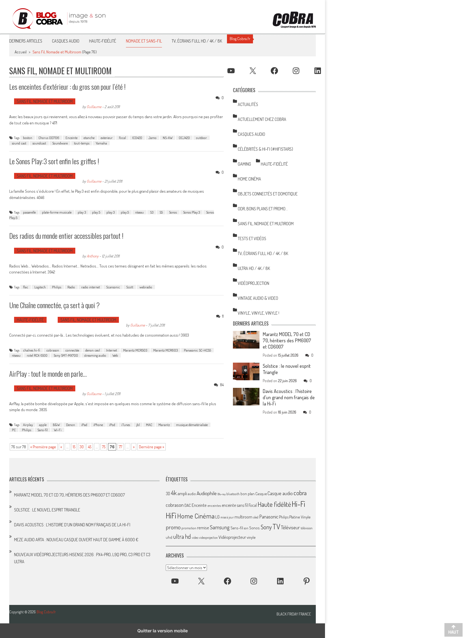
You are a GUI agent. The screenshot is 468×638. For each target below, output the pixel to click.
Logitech (40, 287)
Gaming (244, 164)
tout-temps (81, 143)
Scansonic (113, 287)
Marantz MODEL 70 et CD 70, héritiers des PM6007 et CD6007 (287, 340)
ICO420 (137, 138)
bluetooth (233, 494)
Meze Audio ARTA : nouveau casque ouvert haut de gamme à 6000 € (76, 539)
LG (217, 517)
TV (276, 526)
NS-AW (168, 138)
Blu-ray (221, 494)
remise (203, 527)
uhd (169, 537)
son (246, 528)
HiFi (171, 515)
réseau (139, 212)
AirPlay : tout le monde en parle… (48, 373)
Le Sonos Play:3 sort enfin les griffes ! (54, 161)
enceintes (214, 505)
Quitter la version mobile (162, 630)
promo (173, 527)
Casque (261, 493)
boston (27, 138)
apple (43, 425)
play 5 (96, 212)
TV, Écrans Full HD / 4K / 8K (197, 41)
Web (115, 355)
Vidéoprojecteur (232, 537)
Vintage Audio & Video (258, 298)
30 (82, 446)
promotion (188, 528)
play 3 (82, 212)
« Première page (43, 446)
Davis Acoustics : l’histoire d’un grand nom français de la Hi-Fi (289, 397)
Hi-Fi (298, 504)
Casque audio (280, 493)
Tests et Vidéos (252, 238)
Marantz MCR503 (135, 350)
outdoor (201, 138)
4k (174, 493)
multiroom (243, 517)
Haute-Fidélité (102, 41)
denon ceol (92, 350)
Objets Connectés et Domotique (268, 193)
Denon (70, 425)
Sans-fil (42, 430)
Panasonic (268, 516)
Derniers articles (25, 41)
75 (103, 446)
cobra (300, 493)
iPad (84, 425)
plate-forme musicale (57, 212)
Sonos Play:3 (191, 212)
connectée (72, 350)
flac (25, 287)
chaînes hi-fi (31, 350)
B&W (56, 425)
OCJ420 (184, 138)
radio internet (90, 287)
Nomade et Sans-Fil (144, 41)
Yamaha (101, 143)
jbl (138, 425)
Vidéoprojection (253, 283)
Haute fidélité (274, 504)
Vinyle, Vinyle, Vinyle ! (258, 313)
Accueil (21, 51)
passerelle (29, 212)
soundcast (39, 143)
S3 (151, 212)
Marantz (164, 425)
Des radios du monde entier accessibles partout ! (66, 235)
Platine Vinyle (300, 517)
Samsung (220, 527)
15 (74, 446)
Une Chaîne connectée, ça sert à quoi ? (54, 305)
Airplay (28, 425)
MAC (149, 425)
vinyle (251, 537)
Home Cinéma (249, 179)
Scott (129, 287)
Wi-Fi (57, 430)
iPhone (98, 425)
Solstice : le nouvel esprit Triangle (47, 510)
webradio (145, 287)
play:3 (110, 212)
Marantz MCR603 (165, 350)
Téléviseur (290, 527)
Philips (56, 287)
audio (192, 493)
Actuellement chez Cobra (262, 119)
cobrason (52, 350)
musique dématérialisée (192, 425)
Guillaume (94, 106)
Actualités (248, 104)
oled (255, 517)
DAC (187, 505)
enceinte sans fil (235, 505)
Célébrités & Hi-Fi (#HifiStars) (265, 149)
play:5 (125, 212)
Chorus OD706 (48, 138)
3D (168, 493)
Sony (266, 527)
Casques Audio (65, 41)
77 (120, 446)
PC (14, 430)
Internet (111, 350)
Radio (71, 287)
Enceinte (71, 138)
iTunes (125, 425)
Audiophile (207, 493)
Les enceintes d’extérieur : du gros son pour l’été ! (67, 86)
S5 (161, 212)
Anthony (93, 255)
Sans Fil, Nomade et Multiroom (45, 101)
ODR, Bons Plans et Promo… (263, 208)
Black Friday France (294, 614)
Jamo (152, 138)
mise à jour (227, 517)
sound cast (19, 143)
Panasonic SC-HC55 (197, 350)
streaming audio (95, 355)
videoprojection (208, 538)
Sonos (173, 212)
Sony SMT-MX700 (66, 355)
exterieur (107, 138)
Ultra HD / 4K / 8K (254, 268)
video (195, 538)
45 (89, 446)
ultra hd (182, 536)
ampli (182, 493)
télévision (307, 528)
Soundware (60, 143)
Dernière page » (151, 446)
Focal (122, 138)
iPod (112, 425)
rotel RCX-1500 (37, 355)
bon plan (247, 493)
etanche (89, 138)
